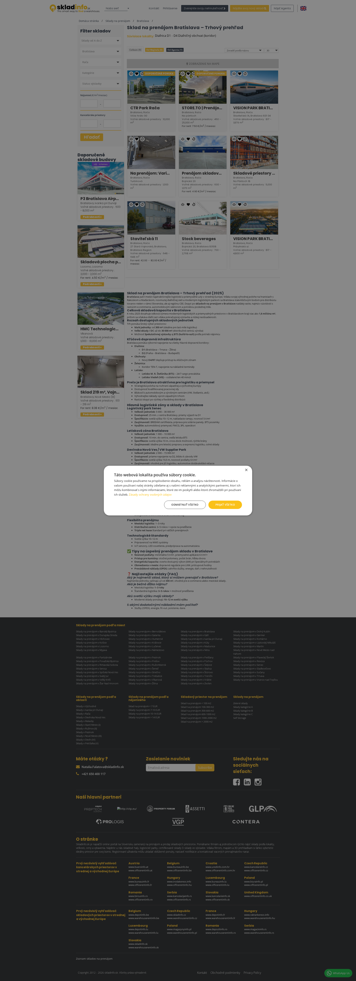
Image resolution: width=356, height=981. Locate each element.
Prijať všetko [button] (225, 504)
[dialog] (178, 490)
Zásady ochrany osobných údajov (150, 494)
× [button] (246, 470)
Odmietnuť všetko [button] (184, 504)
